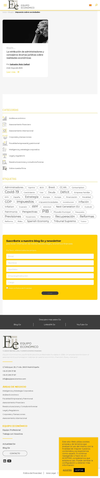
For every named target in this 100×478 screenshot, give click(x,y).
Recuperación (65, 216)
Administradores (14, 187)
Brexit (52, 187)
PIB (45, 211)
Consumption (78, 187)
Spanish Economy (38, 221)
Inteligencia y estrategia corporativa (24, 149)
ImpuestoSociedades (48, 202)
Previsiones (13, 216)
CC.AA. (63, 187)
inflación (84, 201)
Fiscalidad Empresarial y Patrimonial (18, 399)
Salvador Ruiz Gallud (20, 64)
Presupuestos (79, 212)
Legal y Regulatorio (11, 410)
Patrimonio (11, 212)
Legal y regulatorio (17, 156)
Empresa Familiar (82, 192)
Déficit (64, 192)
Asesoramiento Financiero (14, 402)
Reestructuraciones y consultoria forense (26, 162)
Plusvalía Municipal (62, 212)
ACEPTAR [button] (79, 470)
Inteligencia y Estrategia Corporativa (18, 391)
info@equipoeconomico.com (14, 379)
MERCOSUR (47, 207)
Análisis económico (17, 118)
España (16, 197)
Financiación (71, 197)
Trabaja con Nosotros (13, 434)
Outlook (88, 207)
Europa (46, 197)
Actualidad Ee (9, 444)
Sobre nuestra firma (17, 168)
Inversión (23, 207)
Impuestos (25, 201)
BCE (42, 187)
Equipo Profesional (12, 430)
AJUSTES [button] (67, 470)
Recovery (45, 216)
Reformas (87, 216)
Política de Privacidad (24, 288)
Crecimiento (29, 192)
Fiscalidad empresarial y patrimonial (24, 143)
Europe (58, 197)
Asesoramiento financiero (20, 124)
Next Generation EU (68, 206)
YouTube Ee (82, 324)
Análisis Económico (11, 395)
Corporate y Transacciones (14, 414)
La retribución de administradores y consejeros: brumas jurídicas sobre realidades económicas (25, 54)
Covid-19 (12, 192)
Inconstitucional (68, 202)
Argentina (31, 187)
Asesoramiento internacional (21, 131)
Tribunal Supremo (65, 221)
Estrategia (31, 196)
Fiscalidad (86, 197)
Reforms (9, 221)
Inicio (5, 12)
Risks (20, 221)
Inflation (9, 206)
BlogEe (11, 12)
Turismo (83, 221)
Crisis (41, 192)
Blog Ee (10, 48)
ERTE (7, 197)
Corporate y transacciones (20, 137)
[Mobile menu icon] (5, 5)
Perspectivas (29, 211)
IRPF (35, 206)
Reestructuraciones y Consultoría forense (20, 406)
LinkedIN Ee (49, 324)
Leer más (11, 72)
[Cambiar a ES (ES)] (90, 5)
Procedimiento (31, 217)
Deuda (51, 192)
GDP (8, 201)
